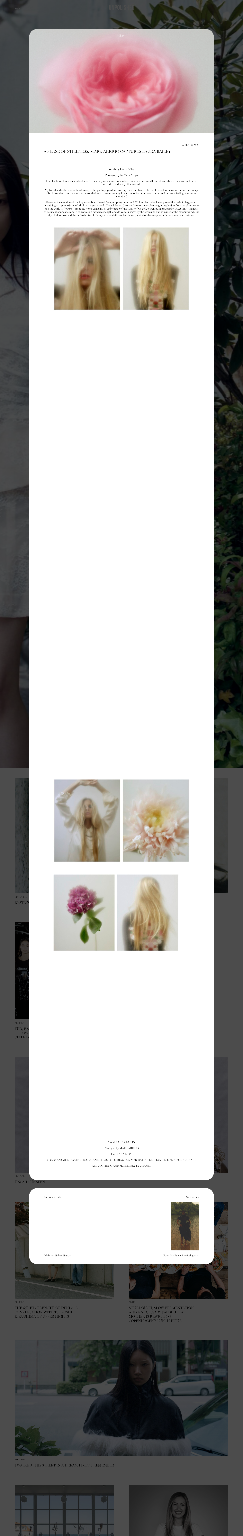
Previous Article (57, 1226)
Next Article (181, 1226)
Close (121, 36)
